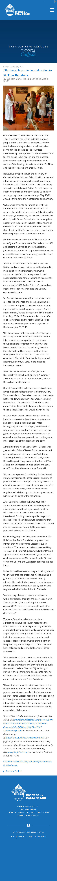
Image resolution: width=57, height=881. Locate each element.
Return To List (13, 771)
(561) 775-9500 (25, 815)
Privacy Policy (17, 836)
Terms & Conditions (36, 836)
